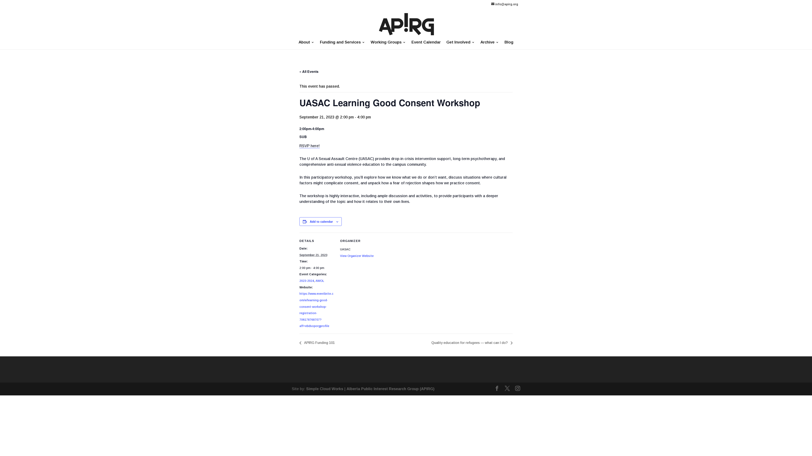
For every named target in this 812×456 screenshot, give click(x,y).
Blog (509, 42)
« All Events (308, 71)
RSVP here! (309, 146)
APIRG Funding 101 (319, 343)
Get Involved (458, 42)
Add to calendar (321, 221)
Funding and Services (340, 42)
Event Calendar (426, 42)
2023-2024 (306, 280)
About (304, 42)
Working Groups (386, 42)
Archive (487, 42)
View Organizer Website (357, 256)
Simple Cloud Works (324, 389)
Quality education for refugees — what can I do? (470, 343)
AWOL (319, 280)
